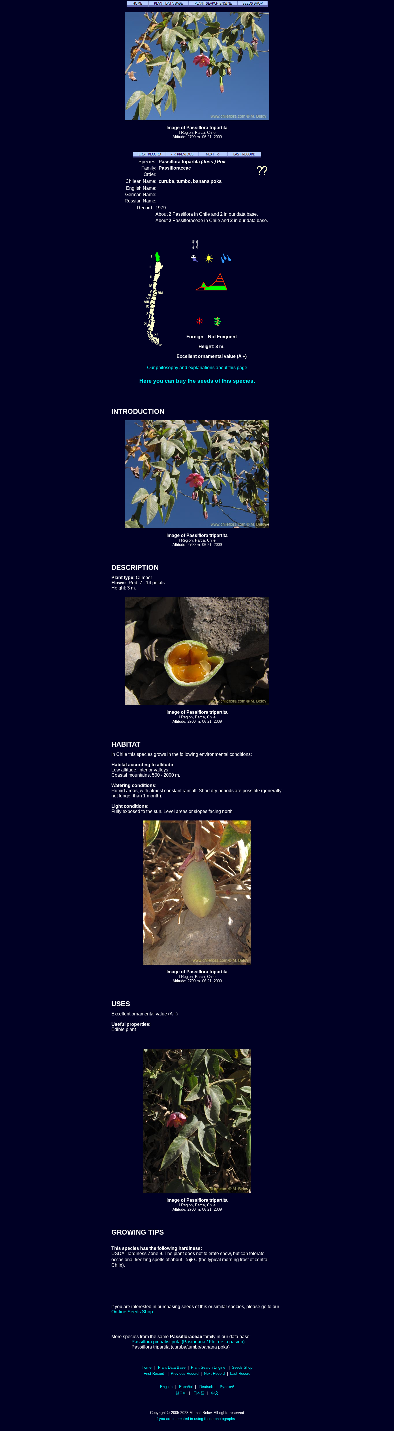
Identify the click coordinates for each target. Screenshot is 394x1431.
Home (146, 1367)
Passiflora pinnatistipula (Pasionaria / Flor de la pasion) (188, 1341)
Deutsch (206, 1387)
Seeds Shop (242, 1367)
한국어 (181, 1393)
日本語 (198, 1393)
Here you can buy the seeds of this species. (197, 381)
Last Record (240, 1373)
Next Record (214, 1373)
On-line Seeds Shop (132, 1311)
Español (186, 1387)
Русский (227, 1387)
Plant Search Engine (208, 1367)
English (166, 1387)
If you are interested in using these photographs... (197, 1419)
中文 (215, 1393)
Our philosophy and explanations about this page (197, 367)
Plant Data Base (171, 1367)
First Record (154, 1373)
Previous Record (184, 1373)
